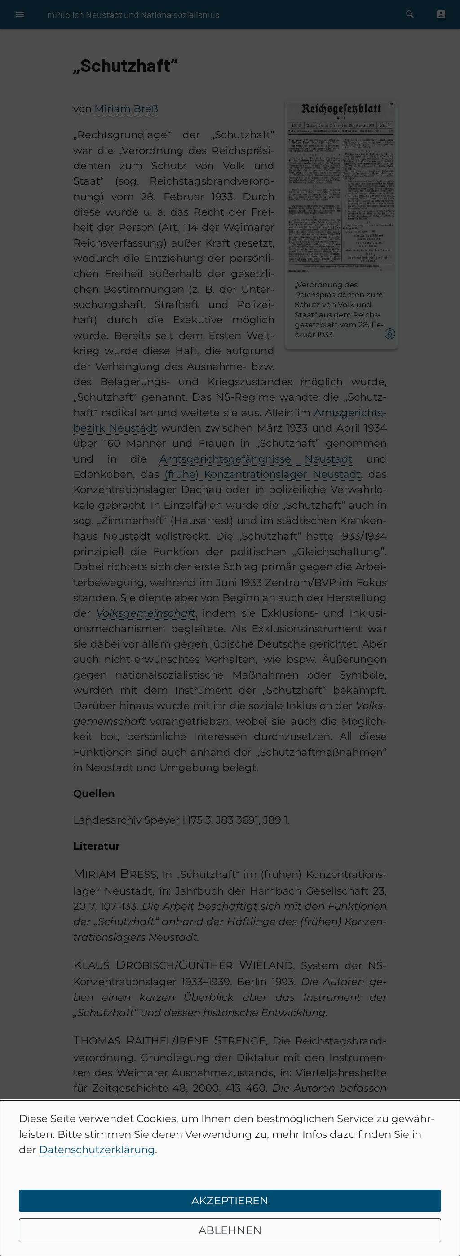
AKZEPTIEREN (230, 1200)
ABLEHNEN (230, 1230)
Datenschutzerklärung (97, 1149)
